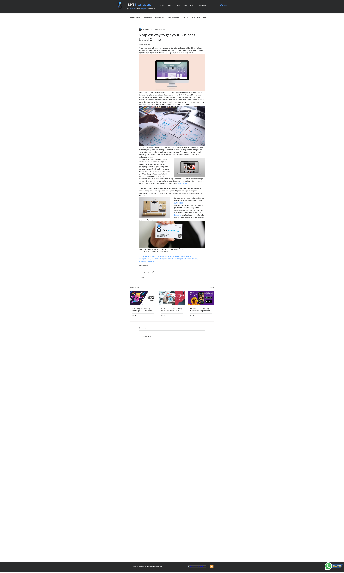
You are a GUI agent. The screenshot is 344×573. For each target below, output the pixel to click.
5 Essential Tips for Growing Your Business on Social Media (171, 309)
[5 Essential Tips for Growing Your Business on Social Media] (172, 298)
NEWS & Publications (135, 17)
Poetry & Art (185, 17)
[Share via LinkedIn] (148, 272)
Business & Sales (148, 17)
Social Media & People (173, 17)
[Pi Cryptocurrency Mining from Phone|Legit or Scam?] (201, 298)
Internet (132, 8)
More (204, 17)
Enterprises (143, 8)
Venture (137, 8)
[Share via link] (153, 272)
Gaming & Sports (196, 17)
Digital (128, 8)
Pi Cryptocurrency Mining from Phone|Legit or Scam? (200, 309)
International (151, 8)
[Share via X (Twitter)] (144, 272)
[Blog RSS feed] (211, 566)
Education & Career (159, 17)
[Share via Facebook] (140, 272)
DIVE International (157, 566)
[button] (212, 17)
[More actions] (204, 30)
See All (212, 287)
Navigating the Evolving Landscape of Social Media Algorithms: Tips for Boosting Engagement (142, 309)
